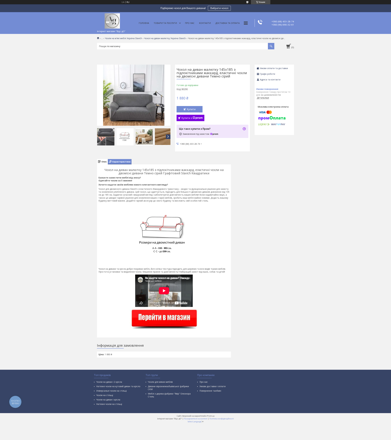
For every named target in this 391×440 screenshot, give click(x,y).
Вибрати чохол (219, 8)
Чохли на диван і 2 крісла (109, 381)
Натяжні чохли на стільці (109, 404)
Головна (144, 23)
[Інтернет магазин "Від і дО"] (112, 20)
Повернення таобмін (210, 390)
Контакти (205, 23)
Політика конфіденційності (221, 418)
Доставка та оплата (227, 23)
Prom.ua (210, 416)
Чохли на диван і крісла (108, 399)
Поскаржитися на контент (195, 418)
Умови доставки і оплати (212, 386)
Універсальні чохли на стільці (111, 390)
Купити (191, 109)
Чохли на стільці (104, 395)
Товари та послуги (165, 23)
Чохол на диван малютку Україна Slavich (165, 38)
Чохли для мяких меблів (160, 381)
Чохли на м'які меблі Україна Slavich (123, 38)
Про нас (189, 23)
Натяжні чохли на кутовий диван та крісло (118, 386)
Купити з (186, 118)
